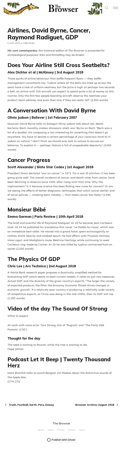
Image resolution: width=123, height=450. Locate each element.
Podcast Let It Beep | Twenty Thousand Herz (59, 362)
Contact (72, 429)
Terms (50, 429)
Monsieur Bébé (27, 209)
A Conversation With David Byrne (52, 110)
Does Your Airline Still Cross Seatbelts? (59, 65)
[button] (107, 8)
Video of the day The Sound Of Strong (57, 308)
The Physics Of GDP (34, 259)
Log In (82, 429)
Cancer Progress (29, 160)
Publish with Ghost (63, 439)
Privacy (61, 429)
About (41, 429)
